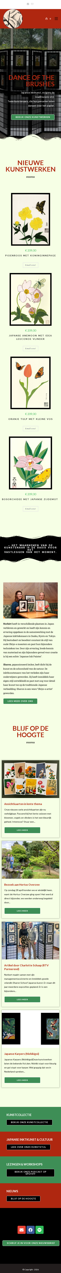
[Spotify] (39, 1230)
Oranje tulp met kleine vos (30, 419)
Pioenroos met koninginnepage (30, 255)
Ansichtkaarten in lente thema (23, 804)
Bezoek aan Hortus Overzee (22, 884)
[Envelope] (22, 1230)
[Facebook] (28, 4)
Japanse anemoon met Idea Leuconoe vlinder (30, 337)
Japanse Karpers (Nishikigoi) (21, 1053)
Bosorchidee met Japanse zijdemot (30, 499)
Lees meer (22, 830)
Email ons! (30, 265)
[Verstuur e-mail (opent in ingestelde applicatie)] (32, 4)
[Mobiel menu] (55, 18)
